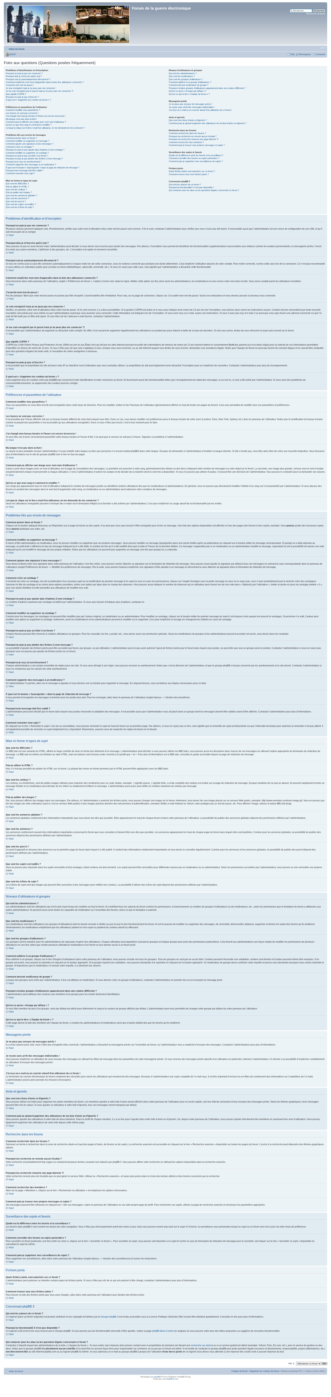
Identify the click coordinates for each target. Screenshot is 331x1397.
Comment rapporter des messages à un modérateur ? (31, 164)
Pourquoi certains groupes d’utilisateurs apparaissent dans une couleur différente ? (207, 88)
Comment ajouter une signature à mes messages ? (29, 144)
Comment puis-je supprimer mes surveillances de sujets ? (196, 161)
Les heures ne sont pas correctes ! (22, 113)
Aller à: (291, 1363)
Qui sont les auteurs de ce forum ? (185, 184)
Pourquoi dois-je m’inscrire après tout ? (24, 76)
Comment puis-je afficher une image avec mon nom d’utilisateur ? (36, 122)
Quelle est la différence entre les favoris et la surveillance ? (196, 155)
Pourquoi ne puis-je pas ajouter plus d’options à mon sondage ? (35, 150)
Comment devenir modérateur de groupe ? (188, 85)
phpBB (157, 1377)
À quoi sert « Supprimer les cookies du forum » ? (28, 100)
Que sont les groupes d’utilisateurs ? (186, 79)
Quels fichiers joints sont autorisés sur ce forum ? (192, 171)
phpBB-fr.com (172, 1379)
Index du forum (17, 49)
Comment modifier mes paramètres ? (23, 110)
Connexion (320, 54)
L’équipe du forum (239, 1371)
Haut (11, 235)
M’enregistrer (305, 54)
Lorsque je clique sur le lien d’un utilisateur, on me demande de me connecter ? (45, 128)
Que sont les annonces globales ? (21, 195)
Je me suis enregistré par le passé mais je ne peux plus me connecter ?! (39, 91)
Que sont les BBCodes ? (17, 183)
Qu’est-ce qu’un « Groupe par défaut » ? (187, 91)
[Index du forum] (68, 23)
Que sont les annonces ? (17, 198)
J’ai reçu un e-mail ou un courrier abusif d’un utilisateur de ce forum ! (200, 110)
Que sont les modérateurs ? (182, 76)
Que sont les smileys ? (16, 189)
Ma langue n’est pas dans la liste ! (21, 119)
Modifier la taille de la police (322, 48)
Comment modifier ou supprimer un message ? (27, 141)
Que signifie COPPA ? (16, 94)
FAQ (292, 54)
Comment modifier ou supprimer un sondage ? (27, 153)
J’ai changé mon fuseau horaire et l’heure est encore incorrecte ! (36, 116)
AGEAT (12, 54)
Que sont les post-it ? (16, 201)
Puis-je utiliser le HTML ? (17, 186)
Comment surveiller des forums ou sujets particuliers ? (194, 158)
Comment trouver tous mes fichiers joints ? (189, 174)
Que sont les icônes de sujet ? (20, 207)
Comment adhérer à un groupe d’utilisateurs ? (190, 82)
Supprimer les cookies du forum (264, 1371)
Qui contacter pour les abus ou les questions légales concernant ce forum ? (204, 190)
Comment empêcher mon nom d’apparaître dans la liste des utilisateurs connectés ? (45, 82)
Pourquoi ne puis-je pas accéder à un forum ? (27, 156)
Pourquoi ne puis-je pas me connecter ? (24, 73)
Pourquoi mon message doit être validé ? (24, 170)
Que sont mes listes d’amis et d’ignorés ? (188, 120)
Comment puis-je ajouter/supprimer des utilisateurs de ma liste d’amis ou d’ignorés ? (208, 123)
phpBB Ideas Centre (162, 1331)
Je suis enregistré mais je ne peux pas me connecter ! (31, 88)
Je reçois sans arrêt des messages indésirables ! (192, 107)
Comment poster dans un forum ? (21, 138)
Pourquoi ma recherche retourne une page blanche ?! (193, 139)
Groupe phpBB (108, 1316)
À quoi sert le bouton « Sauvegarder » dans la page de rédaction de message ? (42, 167)
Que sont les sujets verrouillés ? (21, 204)
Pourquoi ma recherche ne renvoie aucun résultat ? (192, 136)
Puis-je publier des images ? (19, 192)
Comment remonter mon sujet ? (20, 173)
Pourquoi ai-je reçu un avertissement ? (24, 161)
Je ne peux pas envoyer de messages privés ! (190, 104)
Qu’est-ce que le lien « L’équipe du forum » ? (189, 94)
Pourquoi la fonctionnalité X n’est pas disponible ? (191, 187)
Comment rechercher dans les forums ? (187, 133)
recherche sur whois (201, 1345)
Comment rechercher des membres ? (186, 142)
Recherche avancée (315, 13)
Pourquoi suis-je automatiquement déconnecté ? (28, 79)
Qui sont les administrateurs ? (183, 73)
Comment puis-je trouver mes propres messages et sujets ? (197, 145)
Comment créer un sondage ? (20, 147)
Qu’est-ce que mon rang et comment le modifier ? (29, 125)
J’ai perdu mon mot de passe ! (20, 85)
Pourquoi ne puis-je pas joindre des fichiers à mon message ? (34, 158)
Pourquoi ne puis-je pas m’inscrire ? (22, 97)
